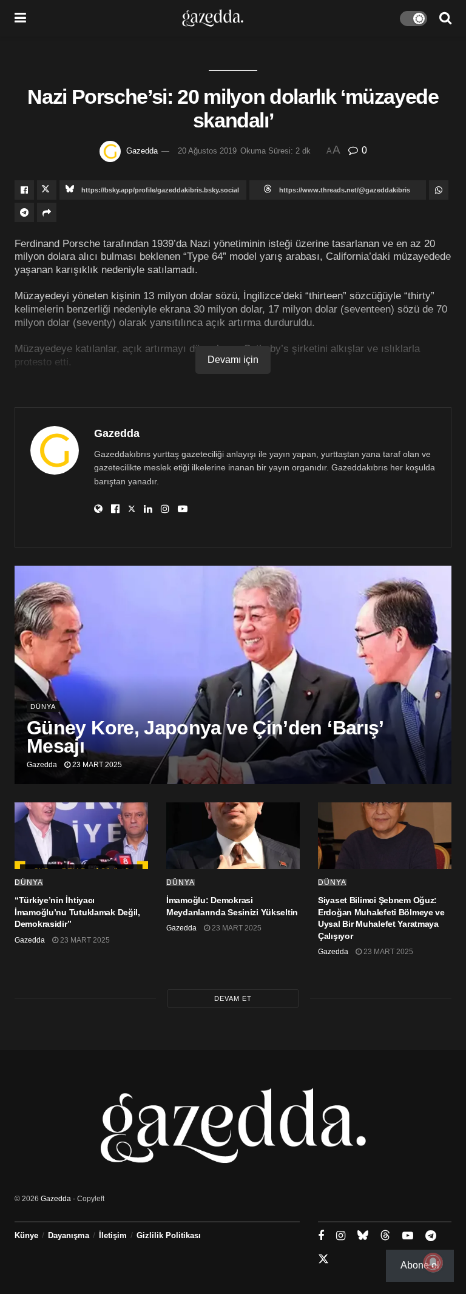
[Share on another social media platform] (46, 212)
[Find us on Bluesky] (362, 1235)
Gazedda (142, 150)
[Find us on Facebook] (321, 1236)
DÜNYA (43, 706)
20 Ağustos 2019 (207, 150)
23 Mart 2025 (96, 764)
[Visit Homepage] (213, 18)
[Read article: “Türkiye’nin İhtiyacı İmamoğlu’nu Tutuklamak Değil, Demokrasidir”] (81, 835)
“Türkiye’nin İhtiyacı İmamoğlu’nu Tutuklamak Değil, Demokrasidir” (77, 912)
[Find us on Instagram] (340, 1236)
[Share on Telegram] (24, 212)
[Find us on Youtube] (407, 1236)
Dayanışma (68, 1235)
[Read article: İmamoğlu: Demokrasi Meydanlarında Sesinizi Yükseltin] (233, 835)
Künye (26, 1235)
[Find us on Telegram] (430, 1236)
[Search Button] (445, 18)
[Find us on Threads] (385, 1235)
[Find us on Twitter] (323, 1259)
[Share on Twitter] (46, 190)
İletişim (113, 1235)
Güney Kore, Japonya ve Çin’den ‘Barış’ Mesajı (205, 737)
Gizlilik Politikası (169, 1235)
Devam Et (233, 998)
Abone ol (419, 1265)
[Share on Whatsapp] (438, 190)
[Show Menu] (20, 18)
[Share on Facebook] (24, 190)
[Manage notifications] (433, 1262)
